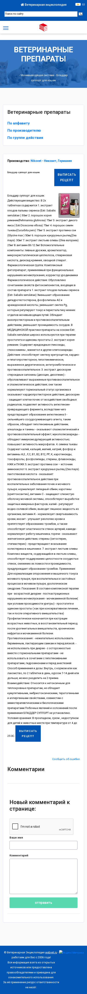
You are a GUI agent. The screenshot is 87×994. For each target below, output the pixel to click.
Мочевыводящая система (37, 75)
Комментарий (19, 855)
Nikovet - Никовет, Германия (51, 161)
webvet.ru (51, 952)
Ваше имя (16, 837)
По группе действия (25, 137)
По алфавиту (18, 123)
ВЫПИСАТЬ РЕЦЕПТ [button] (67, 177)
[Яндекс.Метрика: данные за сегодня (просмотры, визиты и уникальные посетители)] (71, 952)
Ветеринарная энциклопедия (45, 4)
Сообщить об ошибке (66, 759)
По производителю (24, 130)
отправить (43, 903)
